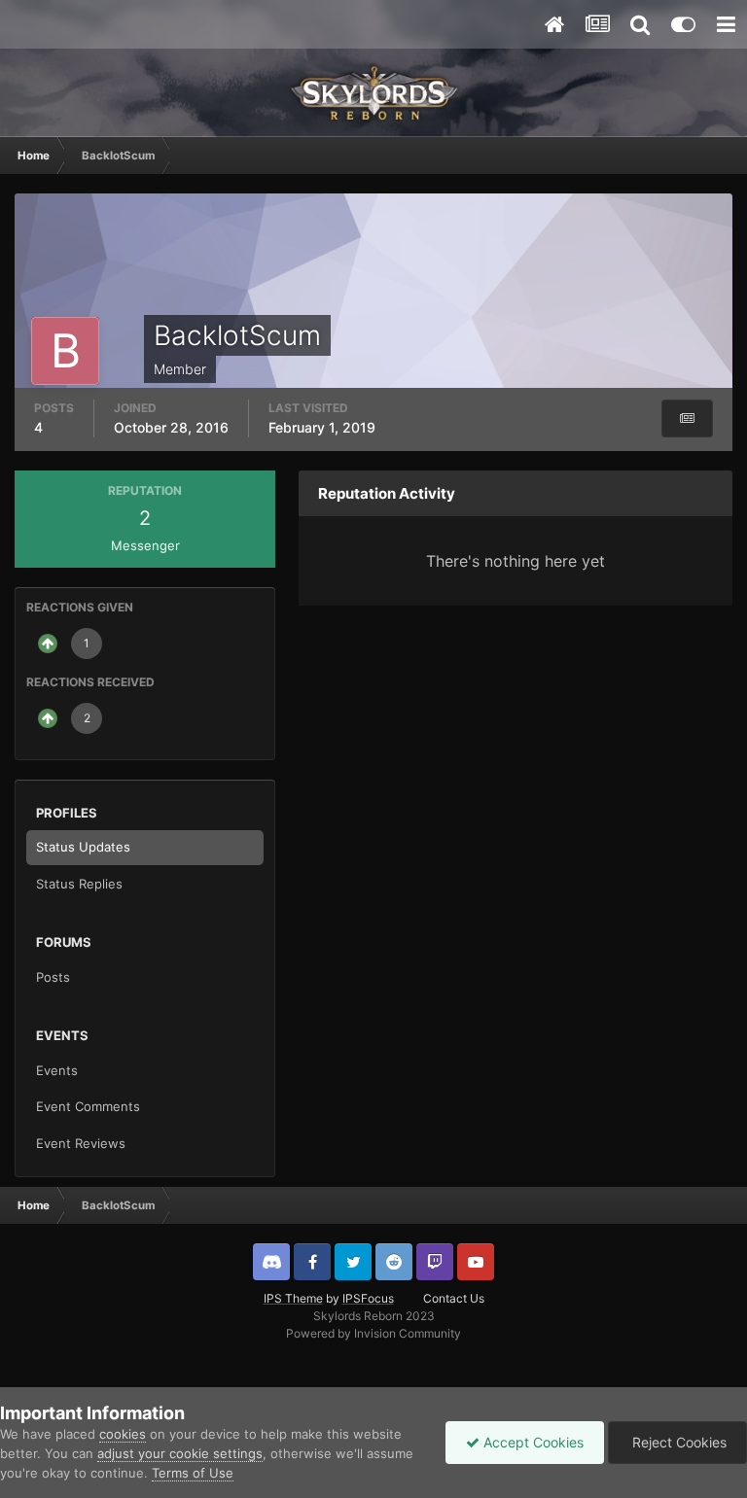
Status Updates (83, 846)
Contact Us (453, 1298)
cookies (122, 1434)
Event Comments (88, 1106)
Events (57, 1070)
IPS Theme (293, 1298)
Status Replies (79, 883)
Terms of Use (192, 1473)
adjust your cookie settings (180, 1453)
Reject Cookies (677, 1442)
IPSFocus (368, 1298)
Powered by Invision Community (373, 1333)
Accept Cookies (532, 1442)
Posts (53, 977)
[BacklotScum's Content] (687, 418)
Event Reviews (80, 1143)
